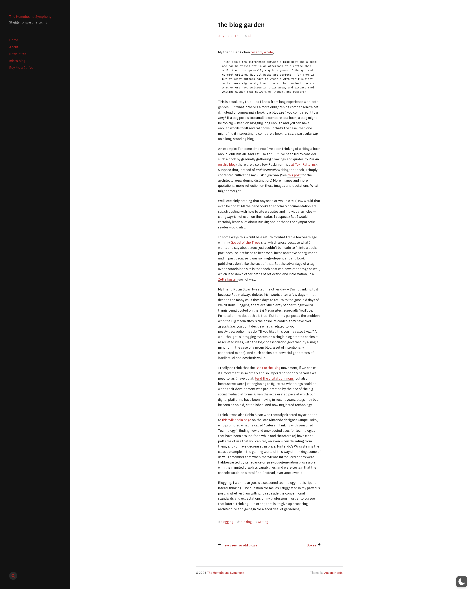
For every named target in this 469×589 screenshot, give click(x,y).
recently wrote (262, 52)
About (13, 47)
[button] (461, 581)
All (250, 36)
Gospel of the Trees (245, 242)
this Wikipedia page (236, 420)
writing (263, 522)
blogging (226, 522)
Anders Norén (333, 573)
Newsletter (17, 54)
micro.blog (17, 61)
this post (294, 175)
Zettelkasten (228, 279)
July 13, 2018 (228, 36)
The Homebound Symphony (30, 16)
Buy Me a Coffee (21, 68)
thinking (245, 522)
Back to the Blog (268, 368)
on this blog (227, 164)
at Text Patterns (303, 164)
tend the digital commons (274, 378)
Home (13, 40)
